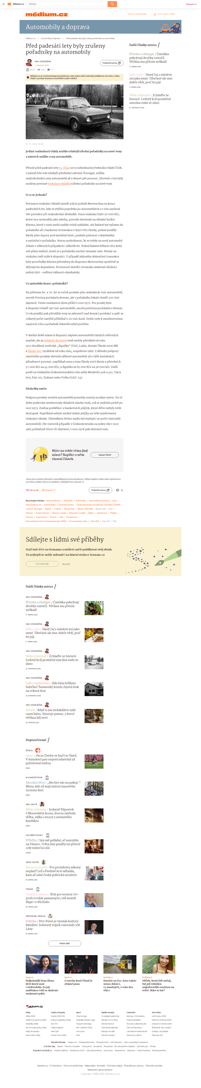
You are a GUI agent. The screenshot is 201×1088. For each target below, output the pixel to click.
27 (52, 70)
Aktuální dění (35, 782)
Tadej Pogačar (57, 1027)
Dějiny (91, 513)
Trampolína (87, 1046)
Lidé (61, 517)
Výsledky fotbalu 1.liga (85, 1020)
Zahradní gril (142, 1046)
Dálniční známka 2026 (161, 1020)
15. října (64, 168)
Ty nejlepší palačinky (110, 1016)
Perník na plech (108, 1035)
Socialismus (71, 517)
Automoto (68, 500)
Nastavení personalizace (100, 1069)
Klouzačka (108, 1046)
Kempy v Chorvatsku (136, 1016)
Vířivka (153, 1046)
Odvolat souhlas (154, 1065)
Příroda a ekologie (141, 54)
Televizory (131, 1050)
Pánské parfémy (159, 1050)
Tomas (29, 889)
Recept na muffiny (109, 1020)
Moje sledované (137, 14)
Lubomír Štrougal (34, 509)
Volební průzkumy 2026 (36, 1020)
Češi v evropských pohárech (136, 1042)
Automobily (81, 500)
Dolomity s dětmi (134, 1035)
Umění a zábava (37, 894)
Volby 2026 (30, 1016)
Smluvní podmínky (73, 1065)
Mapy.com (72, 1042)
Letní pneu (108, 1050)
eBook (32, 70)
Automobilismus (53, 500)
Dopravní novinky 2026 (162, 1024)
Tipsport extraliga (83, 1024)
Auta (114, 500)
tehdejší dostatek (55, 340)
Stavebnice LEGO (77, 1050)
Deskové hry (120, 1050)
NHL (78, 1035)
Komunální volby (33, 1035)
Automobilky (50, 505)
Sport (29, 755)
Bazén (60, 1046)
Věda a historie (139, 95)
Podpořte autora (110, 63)
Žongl (29, 750)
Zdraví (30, 710)
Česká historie (42, 513)
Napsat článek (105, 455)
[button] (74, 111)
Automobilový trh (33, 505)
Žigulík (48, 509)
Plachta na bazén (72, 1046)
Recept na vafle (108, 1031)
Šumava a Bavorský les (136, 1024)
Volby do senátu (32, 1031)
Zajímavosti (41, 517)
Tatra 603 (94, 521)
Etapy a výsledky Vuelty (61, 1020)
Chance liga (81, 1016)
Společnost (102, 513)
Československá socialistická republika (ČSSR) (98, 505)
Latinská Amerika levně (137, 1031)
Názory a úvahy (36, 867)
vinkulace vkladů (59, 184)
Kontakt (101, 1065)
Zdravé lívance (107, 1024)
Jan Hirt (54, 1024)
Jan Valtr (31, 804)
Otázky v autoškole (160, 1031)
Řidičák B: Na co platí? (161, 1027)
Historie (29, 513)
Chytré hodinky (143, 1050)
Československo (66, 505)
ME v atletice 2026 (84, 1027)
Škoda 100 (34, 351)
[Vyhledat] (112, 4)
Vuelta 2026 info (58, 1016)
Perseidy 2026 (102, 1042)
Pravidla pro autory (134, 1065)
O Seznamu (56, 1065)
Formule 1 (80, 1031)
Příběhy (31, 840)
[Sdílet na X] (122, 490)
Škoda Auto (69, 509)
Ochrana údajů (114, 1065)
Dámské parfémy (94, 1050)
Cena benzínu (116, 1042)
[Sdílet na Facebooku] (117, 490)
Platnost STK (157, 1035)
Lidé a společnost (38, 683)
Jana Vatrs (32, 862)
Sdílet (43, 70)
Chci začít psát (166, 14)
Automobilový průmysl (99, 500)
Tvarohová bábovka (109, 1027)
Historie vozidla (59, 513)
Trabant (57, 509)
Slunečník (97, 1046)
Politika (113, 513)
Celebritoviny (34, 835)
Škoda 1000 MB (85, 509)
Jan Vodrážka (43, 61)
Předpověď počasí (86, 1042)
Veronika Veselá (35, 916)
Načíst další (65, 943)
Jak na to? (66, 564)
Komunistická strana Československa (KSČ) (46, 521)
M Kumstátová (34, 777)
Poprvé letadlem (134, 1020)
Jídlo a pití (136, 75)
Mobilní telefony (61, 1050)
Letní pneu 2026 (159, 1016)
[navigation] (3, 4)
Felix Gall (55, 1031)
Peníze (53, 517)
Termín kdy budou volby (36, 1027)
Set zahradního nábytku (124, 1046)
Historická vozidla (77, 513)
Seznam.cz (191, 4)
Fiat (114, 521)
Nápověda (90, 1065)
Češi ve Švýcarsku (134, 1027)
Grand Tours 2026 (58, 1035)
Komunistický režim (78, 521)
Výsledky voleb (32, 1024)
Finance (29, 517)
